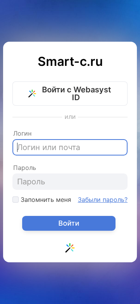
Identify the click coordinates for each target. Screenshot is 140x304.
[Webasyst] (70, 249)
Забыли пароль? (103, 199)
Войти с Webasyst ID (75, 93)
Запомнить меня (45, 199)
